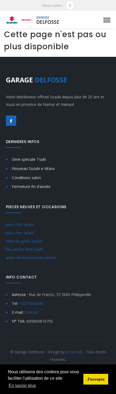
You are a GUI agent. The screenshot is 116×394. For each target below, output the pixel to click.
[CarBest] (33, 19)
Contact (31, 312)
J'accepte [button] (96, 379)
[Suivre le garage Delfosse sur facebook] (70, 5)
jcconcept (75, 351)
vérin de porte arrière (24, 241)
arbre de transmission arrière (31, 257)
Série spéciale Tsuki (29, 159)
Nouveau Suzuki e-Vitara (33, 168)
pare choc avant (20, 224)
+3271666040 (31, 303)
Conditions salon (26, 177)
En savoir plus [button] (22, 385)
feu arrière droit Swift (24, 249)
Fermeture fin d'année (31, 186)
